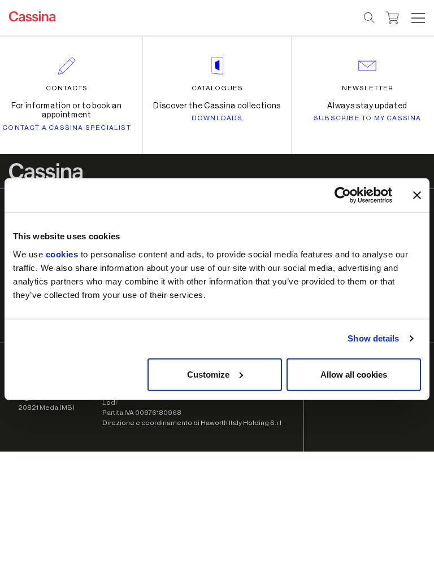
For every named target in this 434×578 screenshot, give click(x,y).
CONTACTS (67, 88)
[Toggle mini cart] (392, 16)
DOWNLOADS (217, 118)
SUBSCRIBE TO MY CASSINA (368, 118)
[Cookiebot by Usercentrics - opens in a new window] (342, 195)
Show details (373, 338)
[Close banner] (417, 195)
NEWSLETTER (367, 88)
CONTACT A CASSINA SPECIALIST (66, 127)
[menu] (418, 18)
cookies (62, 254)
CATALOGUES (217, 88)
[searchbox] (370, 18)
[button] (417, 18)
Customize (208, 374)
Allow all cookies (353, 374)
